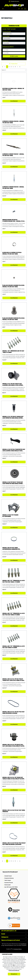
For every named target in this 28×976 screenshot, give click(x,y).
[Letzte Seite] (20, 66)
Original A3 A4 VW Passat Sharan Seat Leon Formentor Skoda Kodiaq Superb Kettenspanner (12, 417)
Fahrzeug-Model (6, 36)
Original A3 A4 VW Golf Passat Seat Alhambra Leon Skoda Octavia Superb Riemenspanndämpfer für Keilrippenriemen (12, 384)
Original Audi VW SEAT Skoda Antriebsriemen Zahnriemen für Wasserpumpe (11, 548)
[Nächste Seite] (17, 66)
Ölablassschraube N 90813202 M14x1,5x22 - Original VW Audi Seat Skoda (13, 319)
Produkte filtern (14, 63)
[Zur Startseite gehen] (14, 5)
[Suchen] (18, 8)
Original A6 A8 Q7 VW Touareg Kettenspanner (10, 515)
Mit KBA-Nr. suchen (14, 56)
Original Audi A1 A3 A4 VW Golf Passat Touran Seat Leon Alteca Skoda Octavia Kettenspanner (13, 679)
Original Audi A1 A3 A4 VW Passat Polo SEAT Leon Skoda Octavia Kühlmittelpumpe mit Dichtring (13, 745)
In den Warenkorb (14, 101)
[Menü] (2, 8)
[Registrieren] (22, 9)
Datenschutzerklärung (14, 970)
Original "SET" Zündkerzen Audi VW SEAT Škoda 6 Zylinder (13, 351)
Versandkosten (23, 943)
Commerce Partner (18, 949)
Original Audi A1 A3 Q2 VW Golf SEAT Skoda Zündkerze (13, 811)
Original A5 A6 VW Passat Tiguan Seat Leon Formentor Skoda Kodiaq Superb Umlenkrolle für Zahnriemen (12, 483)
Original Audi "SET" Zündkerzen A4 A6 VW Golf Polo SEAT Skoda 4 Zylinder (13, 581)
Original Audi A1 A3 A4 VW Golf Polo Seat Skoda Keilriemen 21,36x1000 (13, 712)
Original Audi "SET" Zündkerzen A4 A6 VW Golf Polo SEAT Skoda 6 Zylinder (13, 614)
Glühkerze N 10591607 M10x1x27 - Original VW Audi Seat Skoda (13, 155)
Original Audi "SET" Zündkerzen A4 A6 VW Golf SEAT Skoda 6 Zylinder (13, 647)
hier (14, 965)
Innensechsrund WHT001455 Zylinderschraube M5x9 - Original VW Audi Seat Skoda (13, 220)
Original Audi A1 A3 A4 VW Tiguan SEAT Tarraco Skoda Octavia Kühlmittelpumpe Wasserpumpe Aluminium (13, 778)
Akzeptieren (14, 974)
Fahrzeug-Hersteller (7, 31)
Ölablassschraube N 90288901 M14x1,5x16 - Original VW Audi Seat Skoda (13, 286)
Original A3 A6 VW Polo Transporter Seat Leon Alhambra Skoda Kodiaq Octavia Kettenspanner (13, 450)
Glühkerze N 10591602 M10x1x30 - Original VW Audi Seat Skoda (13, 122)
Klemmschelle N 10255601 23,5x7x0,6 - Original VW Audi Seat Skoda (12, 253)
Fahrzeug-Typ (5, 41)
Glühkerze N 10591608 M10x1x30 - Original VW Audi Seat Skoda (13, 187)
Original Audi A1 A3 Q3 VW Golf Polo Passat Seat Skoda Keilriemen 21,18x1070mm (14, 843)
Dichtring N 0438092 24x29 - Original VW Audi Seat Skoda (13, 89)
